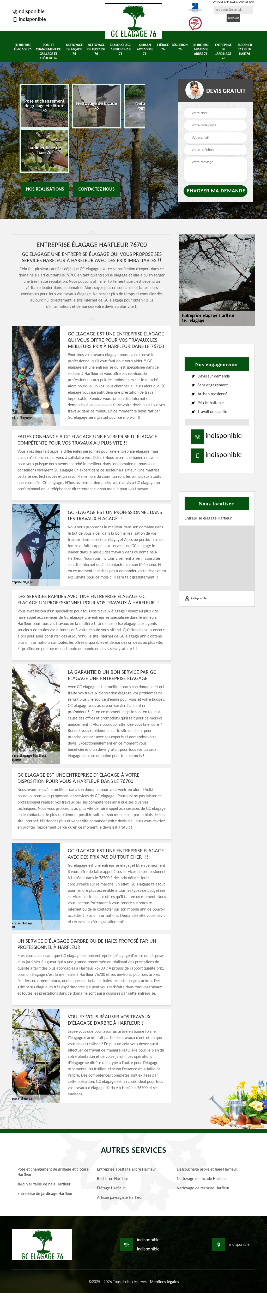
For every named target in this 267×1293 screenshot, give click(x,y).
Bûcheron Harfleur (112, 1179)
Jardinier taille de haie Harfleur (44, 1184)
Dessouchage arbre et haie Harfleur (207, 1169)
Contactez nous (96, 189)
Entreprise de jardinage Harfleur (44, 1194)
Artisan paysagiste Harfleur (120, 1198)
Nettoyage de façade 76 (74, 49)
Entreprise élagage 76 (23, 47)
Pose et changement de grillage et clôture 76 (48, 51)
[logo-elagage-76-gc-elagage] (133, 21)
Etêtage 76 (163, 47)
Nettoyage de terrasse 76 (96, 49)
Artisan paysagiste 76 (145, 49)
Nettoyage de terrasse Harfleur (203, 1188)
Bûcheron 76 (180, 47)
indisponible (31, 11)
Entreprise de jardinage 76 (223, 51)
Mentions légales (164, 1282)
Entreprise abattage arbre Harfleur (126, 1169)
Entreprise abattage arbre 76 (201, 49)
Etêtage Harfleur (111, 1188)
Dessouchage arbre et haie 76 (120, 49)
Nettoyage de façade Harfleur (202, 1179)
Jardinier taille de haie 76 (245, 49)
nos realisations (45, 189)
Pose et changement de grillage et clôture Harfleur (53, 1172)
